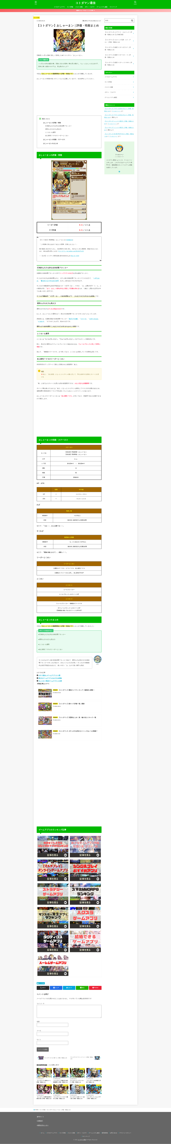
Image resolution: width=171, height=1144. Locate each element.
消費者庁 (40, 1121)
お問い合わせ (113, 1133)
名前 (38, 1021)
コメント (40, 1003)
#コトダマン (62, 251)
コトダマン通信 (85, 2)
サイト (39, 1039)
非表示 (47, 119)
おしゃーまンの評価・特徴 (52, 122)
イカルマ (41, 321)
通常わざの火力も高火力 (53, 129)
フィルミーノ (116, 111)
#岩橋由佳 (69, 240)
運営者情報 (105, 1133)
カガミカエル (93, 319)
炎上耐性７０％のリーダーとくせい (57, 135)
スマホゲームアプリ (59, 7)
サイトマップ (113, 7)
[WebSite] (119, 171)
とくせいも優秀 (50, 132)
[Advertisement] (69, 97)
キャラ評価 (70, 7)
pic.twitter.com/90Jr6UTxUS (75, 251)
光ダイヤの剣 (73, 319)
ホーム (42, 1133)
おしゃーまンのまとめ (50, 143)
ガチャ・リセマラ (89, 7)
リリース (83, 319)
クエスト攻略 (79, 7)
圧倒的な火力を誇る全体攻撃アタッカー (58, 126)
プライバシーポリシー (125, 1133)
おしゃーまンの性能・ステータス (54, 139)
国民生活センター (42, 1125)
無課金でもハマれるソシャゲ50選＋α (85, 10)
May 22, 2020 (75, 255)
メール (39, 1030)
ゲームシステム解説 (102, 7)
